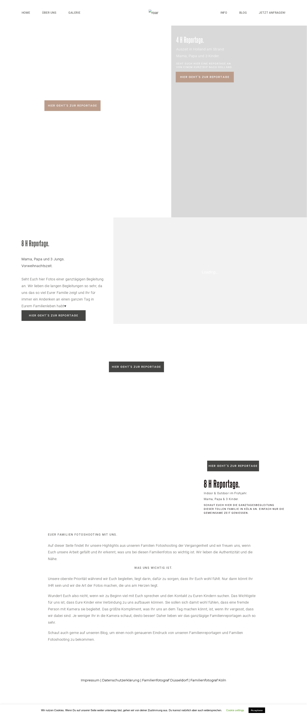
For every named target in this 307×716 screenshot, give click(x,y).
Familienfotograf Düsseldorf (165, 680)
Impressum (90, 680)
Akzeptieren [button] (257, 710)
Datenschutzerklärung (120, 680)
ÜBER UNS (49, 12)
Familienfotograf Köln (208, 680)
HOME (26, 12)
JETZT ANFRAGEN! (272, 12)
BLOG (243, 12)
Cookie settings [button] (235, 710)
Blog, (104, 633)
